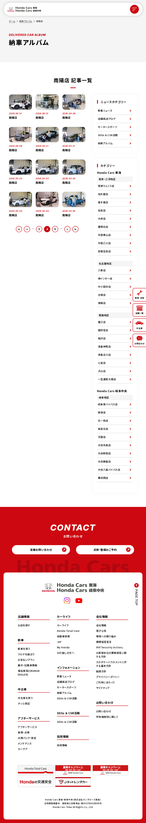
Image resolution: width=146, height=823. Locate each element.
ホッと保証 (24, 703)
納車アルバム (25, 21)
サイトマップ (103, 688)
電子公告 (101, 631)
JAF (59, 642)
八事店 (102, 270)
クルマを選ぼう (26, 654)
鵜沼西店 (103, 478)
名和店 (102, 210)
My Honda (63, 647)
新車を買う (24, 648)
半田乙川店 (104, 243)
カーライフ (63, 625)
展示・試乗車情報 (27, 665)
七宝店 (102, 363)
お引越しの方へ (65, 653)
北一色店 (103, 420)
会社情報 (101, 625)
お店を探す (24, 625)
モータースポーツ (107, 127)
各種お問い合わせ (41, 550)
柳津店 (102, 412)
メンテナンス (25, 743)
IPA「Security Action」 (109, 647)
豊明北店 (103, 226)
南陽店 (102, 303)
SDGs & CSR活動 (108, 135)
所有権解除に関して (107, 717)
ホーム (12, 21)
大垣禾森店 (104, 445)
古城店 (102, 295)
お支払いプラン (26, 659)
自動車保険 (63, 636)
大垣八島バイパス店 (109, 469)
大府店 (102, 218)
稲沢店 (102, 338)
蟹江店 (102, 322)
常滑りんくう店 (106, 186)
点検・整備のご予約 (105, 550)
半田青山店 (104, 235)
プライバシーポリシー (108, 677)
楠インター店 (105, 278)
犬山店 (102, 371)
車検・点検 (24, 732)
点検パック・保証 (27, 738)
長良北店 (103, 429)
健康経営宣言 (104, 642)
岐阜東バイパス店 (108, 404)
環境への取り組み (106, 636)
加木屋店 (103, 194)
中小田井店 (104, 286)
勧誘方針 (101, 671)
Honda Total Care (68, 631)
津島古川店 (104, 354)
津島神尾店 (104, 346)
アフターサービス (27, 727)
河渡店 (102, 437)
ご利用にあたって (105, 682)
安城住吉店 (104, 251)
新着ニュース (105, 110)
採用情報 (62, 745)
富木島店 (103, 202)
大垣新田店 (104, 453)
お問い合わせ (103, 711)
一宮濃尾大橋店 (107, 379)
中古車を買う (25, 698)
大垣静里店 (104, 461)
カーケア (23, 749)
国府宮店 (103, 330)
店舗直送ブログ (107, 118)
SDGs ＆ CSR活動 (67, 698)
